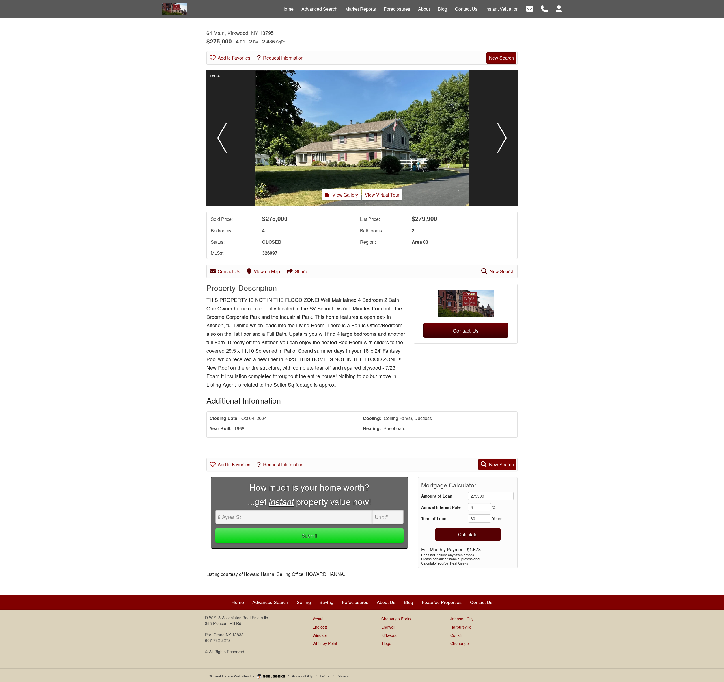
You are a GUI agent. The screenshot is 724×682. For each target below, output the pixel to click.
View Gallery (345, 194)
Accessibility (302, 676)
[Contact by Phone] (544, 8)
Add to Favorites (234, 58)
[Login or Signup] (559, 8)
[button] (222, 138)
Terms (325, 676)
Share (301, 271)
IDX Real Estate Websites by (230, 676)
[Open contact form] (529, 8)
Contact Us (229, 271)
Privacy (343, 676)
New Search (501, 58)
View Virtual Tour (382, 194)
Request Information (283, 58)
